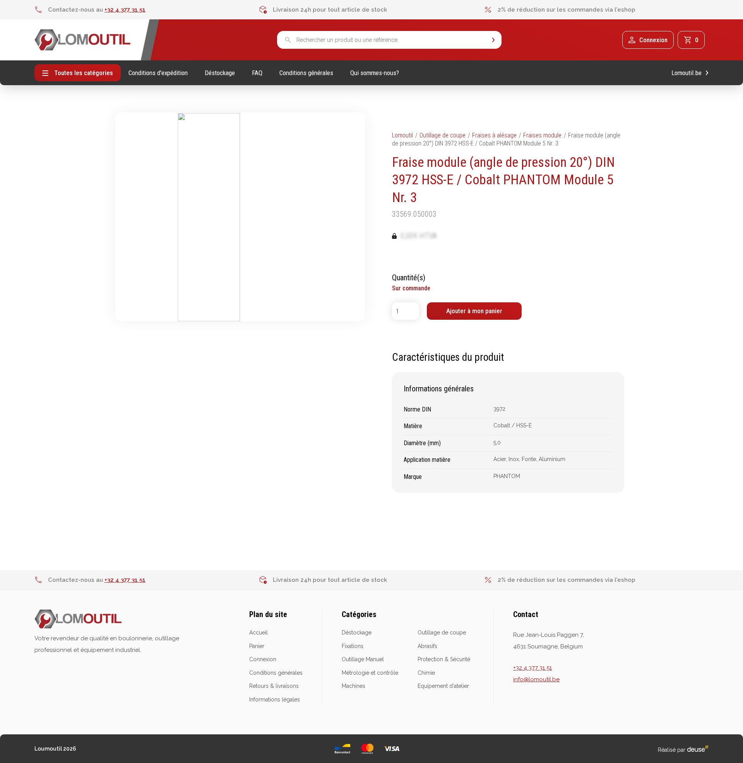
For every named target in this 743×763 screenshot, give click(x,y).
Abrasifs (427, 646)
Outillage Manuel (363, 659)
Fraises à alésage (494, 135)
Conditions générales (306, 73)
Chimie (426, 673)
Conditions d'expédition (158, 73)
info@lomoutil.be (536, 679)
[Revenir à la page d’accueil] (82, 40)
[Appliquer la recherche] (493, 40)
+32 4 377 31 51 (125, 9)
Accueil (258, 632)
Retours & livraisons (274, 686)
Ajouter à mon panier (474, 311)
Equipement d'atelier (443, 686)
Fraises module (542, 135)
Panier (256, 646)
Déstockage (220, 73)
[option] (146, 10)
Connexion (262, 659)
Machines (353, 686)
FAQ (257, 73)
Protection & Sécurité (444, 659)
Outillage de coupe (442, 135)
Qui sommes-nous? (374, 73)
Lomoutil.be (686, 73)
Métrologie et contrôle (370, 673)
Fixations (352, 646)
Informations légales (274, 699)
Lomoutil (402, 135)
